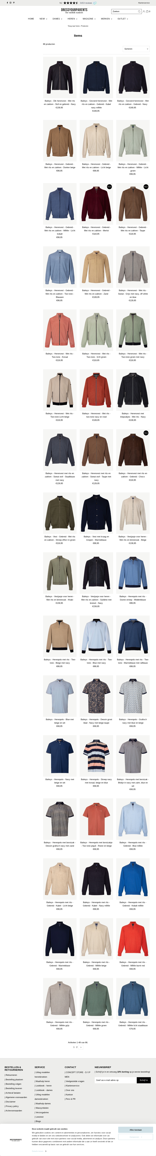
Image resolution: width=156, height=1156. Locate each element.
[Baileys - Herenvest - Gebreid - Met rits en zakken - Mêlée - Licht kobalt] (60, 204)
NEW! (42, 19)
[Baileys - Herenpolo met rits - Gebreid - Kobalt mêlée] (133, 879)
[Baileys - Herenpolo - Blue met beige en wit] (60, 696)
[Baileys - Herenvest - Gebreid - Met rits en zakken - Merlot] (96, 204)
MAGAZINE (88, 19)
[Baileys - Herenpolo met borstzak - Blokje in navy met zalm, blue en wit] (133, 756)
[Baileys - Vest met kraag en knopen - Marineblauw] (96, 513)
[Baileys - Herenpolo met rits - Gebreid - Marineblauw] (60, 939)
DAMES (56, 19)
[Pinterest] (14, 3)
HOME (31, 19)
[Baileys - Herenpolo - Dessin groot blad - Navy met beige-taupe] (96, 696)
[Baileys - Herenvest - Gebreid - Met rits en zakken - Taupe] (133, 204)
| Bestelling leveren (13, 1088)
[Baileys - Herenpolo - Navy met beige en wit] (60, 756)
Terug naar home (74, 26)
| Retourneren (11, 1075)
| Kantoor (69, 1094)
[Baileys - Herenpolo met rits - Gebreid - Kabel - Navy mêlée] (96, 879)
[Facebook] (7, 3)
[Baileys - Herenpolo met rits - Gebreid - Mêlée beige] (96, 939)
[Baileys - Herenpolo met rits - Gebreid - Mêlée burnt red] (133, 939)
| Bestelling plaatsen (14, 1079)
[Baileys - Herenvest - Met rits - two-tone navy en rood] (96, 390)
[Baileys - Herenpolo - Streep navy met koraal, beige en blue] (96, 756)
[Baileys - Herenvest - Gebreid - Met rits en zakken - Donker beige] (60, 141)
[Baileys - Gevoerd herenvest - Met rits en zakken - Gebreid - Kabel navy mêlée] (96, 77)
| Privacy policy (12, 1106)
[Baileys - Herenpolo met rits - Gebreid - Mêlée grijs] (60, 999)
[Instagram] (10, 3)
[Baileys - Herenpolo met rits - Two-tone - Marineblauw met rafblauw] (133, 636)
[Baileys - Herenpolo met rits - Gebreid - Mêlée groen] (96, 999)
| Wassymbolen (42, 1108)
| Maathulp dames (43, 1103)
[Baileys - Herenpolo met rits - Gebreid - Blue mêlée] (133, 819)
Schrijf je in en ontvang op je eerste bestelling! (123, 1072)
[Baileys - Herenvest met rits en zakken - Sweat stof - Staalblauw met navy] (60, 450)
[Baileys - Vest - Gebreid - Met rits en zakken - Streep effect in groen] (60, 513)
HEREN (71, 19)
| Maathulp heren (42, 1081)
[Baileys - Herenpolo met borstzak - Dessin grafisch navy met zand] (60, 819)
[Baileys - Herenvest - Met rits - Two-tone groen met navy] (133, 330)
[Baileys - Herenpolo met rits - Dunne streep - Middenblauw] (133, 573)
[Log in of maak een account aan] (144, 11)
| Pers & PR (70, 1099)
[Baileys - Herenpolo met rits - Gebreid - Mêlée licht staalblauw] (133, 999)
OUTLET (122, 19)
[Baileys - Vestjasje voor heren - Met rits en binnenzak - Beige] (133, 513)
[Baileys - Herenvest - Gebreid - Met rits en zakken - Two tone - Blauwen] (60, 267)
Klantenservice (144, 3)
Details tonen (37, 1151)
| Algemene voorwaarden (16, 1097)
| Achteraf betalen (12, 1093)
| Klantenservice (72, 1086)
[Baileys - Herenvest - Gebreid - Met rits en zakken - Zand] (96, 267)
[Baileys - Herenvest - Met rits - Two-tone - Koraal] (60, 330)
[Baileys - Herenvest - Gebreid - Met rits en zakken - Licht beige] (96, 141)
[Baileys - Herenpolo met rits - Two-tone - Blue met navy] (96, 636)
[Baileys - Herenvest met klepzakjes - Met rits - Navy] (133, 390)
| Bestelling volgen (13, 1084)
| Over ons (69, 1090)
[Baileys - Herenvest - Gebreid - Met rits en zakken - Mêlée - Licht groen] (133, 141)
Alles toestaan (136, 1130)
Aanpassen (134, 1137)
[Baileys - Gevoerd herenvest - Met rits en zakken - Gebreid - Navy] (133, 77)
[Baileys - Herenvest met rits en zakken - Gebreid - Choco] (133, 450)
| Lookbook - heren (43, 1086)
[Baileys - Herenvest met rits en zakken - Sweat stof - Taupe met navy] (96, 450)
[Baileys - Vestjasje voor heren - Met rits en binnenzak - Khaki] (60, 573)
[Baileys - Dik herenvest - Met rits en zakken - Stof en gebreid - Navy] (60, 77)
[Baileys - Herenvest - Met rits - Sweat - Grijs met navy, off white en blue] (133, 267)
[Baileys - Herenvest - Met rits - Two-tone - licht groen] (96, 330)
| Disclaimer (10, 1102)
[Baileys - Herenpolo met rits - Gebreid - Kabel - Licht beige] (60, 879)
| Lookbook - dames (44, 1090)
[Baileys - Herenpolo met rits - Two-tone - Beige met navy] (60, 636)
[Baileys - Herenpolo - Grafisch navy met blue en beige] (133, 696)
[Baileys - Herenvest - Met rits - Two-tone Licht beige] (60, 390)
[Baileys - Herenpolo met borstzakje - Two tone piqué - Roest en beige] (96, 819)
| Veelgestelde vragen (74, 1081)
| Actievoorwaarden (13, 1111)
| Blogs (38, 1121)
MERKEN (105, 19)
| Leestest (39, 1117)
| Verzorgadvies (42, 1112)
